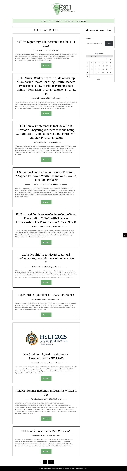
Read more (46, 65)
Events (59, 21)
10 (87, 66)
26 (95, 73)
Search (88, 39)
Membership (69, 21)
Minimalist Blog (74, 468)
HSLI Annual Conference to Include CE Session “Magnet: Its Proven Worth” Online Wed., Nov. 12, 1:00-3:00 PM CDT (46, 176)
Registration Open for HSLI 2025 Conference (46, 294)
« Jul (98, 79)
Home (43, 21)
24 (87, 73)
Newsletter (81, 21)
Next (51, 461)
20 (99, 69)
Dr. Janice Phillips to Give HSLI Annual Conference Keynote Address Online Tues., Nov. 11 (46, 258)
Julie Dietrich (55, 50)
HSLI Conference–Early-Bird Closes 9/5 (46, 431)
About (51, 21)
